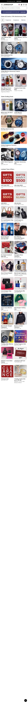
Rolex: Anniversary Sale (7, 55)
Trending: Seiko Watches (7, 344)
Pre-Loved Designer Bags (7, 220)
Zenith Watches (18, 112)
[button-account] (21, 4)
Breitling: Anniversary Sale (7, 128)
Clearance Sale (5, 378)
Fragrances (8, 20)
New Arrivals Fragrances (20, 273)
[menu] (2, 4)
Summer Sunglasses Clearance (8, 145)
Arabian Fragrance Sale (20, 344)
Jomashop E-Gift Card (19, 360)
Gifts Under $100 (5, 185)
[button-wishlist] (24, 4)
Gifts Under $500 (18, 185)
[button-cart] (26, 4)
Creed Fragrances (18, 220)
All (2, 20)
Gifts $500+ (4, 203)
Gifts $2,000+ (17, 203)
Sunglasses (16, 20)
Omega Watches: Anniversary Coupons (10, 71)
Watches (23, 20)
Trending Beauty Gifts (19, 291)
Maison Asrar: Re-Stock (7, 112)
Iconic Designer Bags (6, 291)
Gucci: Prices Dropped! (6, 273)
